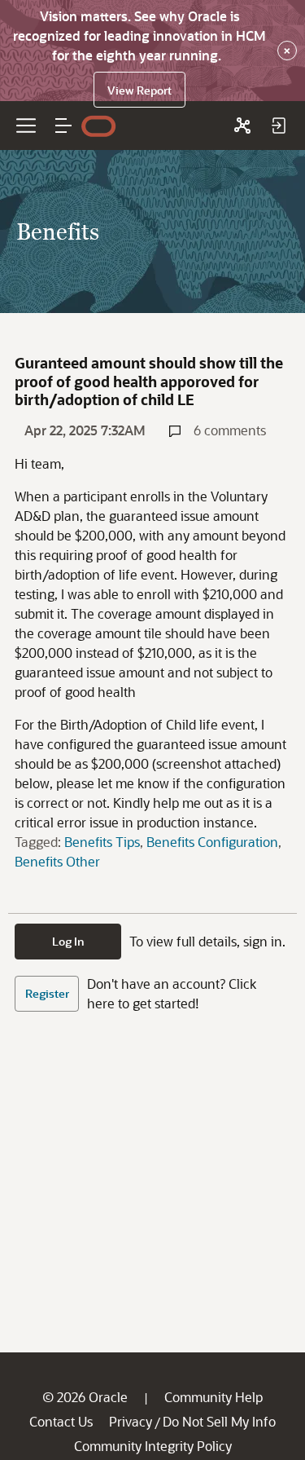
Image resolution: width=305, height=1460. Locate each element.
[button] (63, 125)
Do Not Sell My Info (219, 1421)
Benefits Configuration (212, 841)
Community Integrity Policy (153, 1445)
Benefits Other (57, 861)
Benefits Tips (102, 841)
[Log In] (278, 125)
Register (47, 993)
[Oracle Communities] (242, 125)
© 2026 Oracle (85, 1396)
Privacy (130, 1421)
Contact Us (61, 1421)
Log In (68, 941)
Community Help (213, 1396)
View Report (139, 90)
